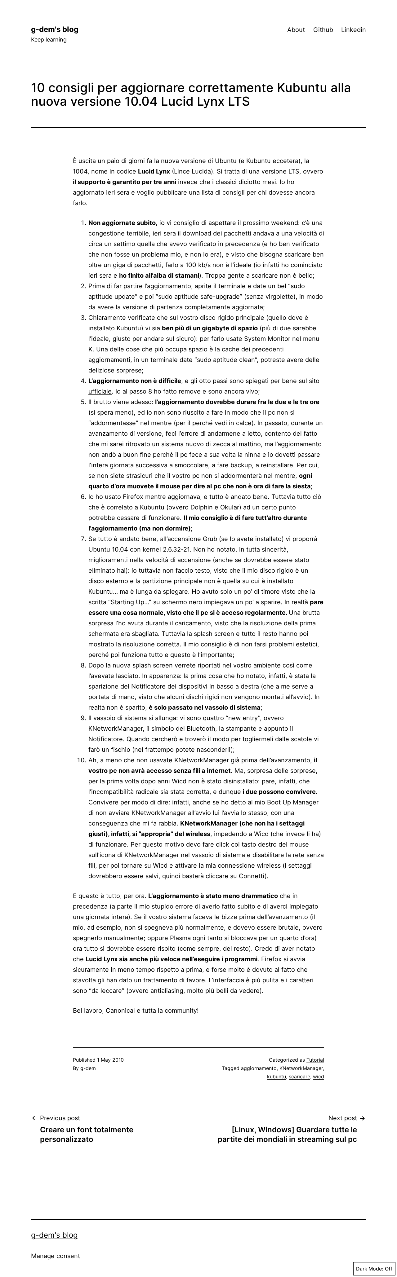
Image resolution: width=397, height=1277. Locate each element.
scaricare (299, 1076)
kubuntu (276, 1076)
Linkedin (353, 29)
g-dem (88, 1068)
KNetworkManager (301, 1068)
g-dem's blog (54, 29)
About (296, 29)
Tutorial (315, 1060)
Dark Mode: (369, 1269)
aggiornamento (259, 1068)
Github (323, 29)
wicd (318, 1076)
